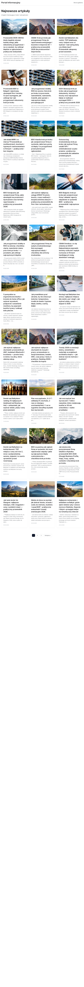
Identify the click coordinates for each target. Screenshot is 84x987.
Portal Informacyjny (10, 2)
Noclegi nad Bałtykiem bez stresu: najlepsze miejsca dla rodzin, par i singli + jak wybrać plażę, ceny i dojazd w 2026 (69, 299)
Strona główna (78, 2)
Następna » (48, 535)
